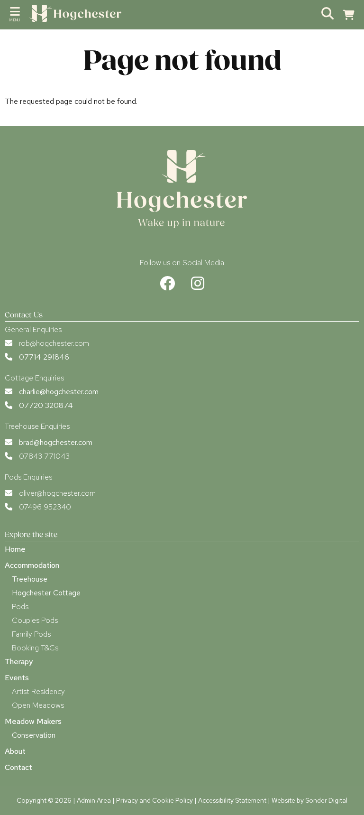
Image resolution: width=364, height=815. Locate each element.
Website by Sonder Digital (309, 800)
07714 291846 (44, 357)
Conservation (33, 735)
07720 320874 (46, 405)
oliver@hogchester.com (57, 493)
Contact (18, 767)
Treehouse (29, 579)
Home (15, 549)
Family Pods (31, 634)
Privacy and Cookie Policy (154, 800)
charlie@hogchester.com (59, 392)
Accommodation (32, 565)
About (15, 751)
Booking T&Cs (35, 648)
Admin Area (94, 800)
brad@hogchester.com (55, 442)
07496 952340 (45, 507)
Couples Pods (35, 620)
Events (17, 678)
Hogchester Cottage (46, 593)
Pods (20, 606)
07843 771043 (44, 456)
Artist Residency (38, 691)
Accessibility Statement (232, 800)
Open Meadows (38, 705)
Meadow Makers (33, 721)
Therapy (19, 662)
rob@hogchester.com (54, 343)
